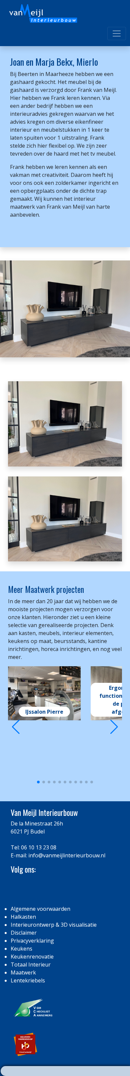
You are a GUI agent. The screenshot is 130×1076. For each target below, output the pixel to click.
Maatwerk (23, 972)
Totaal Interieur (31, 964)
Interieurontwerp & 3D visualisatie (54, 924)
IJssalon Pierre (44, 711)
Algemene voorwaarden (40, 908)
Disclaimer (24, 932)
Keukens (21, 948)
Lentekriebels (28, 980)
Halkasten (23, 916)
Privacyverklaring (32, 940)
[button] (114, 727)
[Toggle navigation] (116, 33)
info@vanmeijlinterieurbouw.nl (66, 855)
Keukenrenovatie (32, 956)
